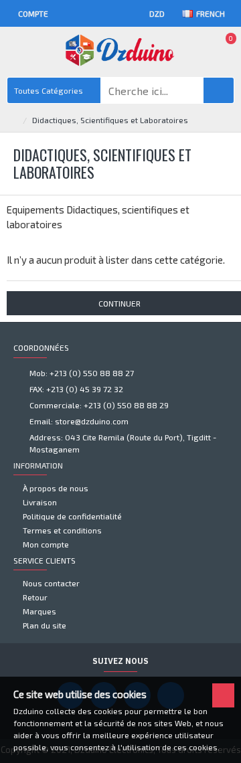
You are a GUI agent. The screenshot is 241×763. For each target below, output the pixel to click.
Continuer (119, 303)
